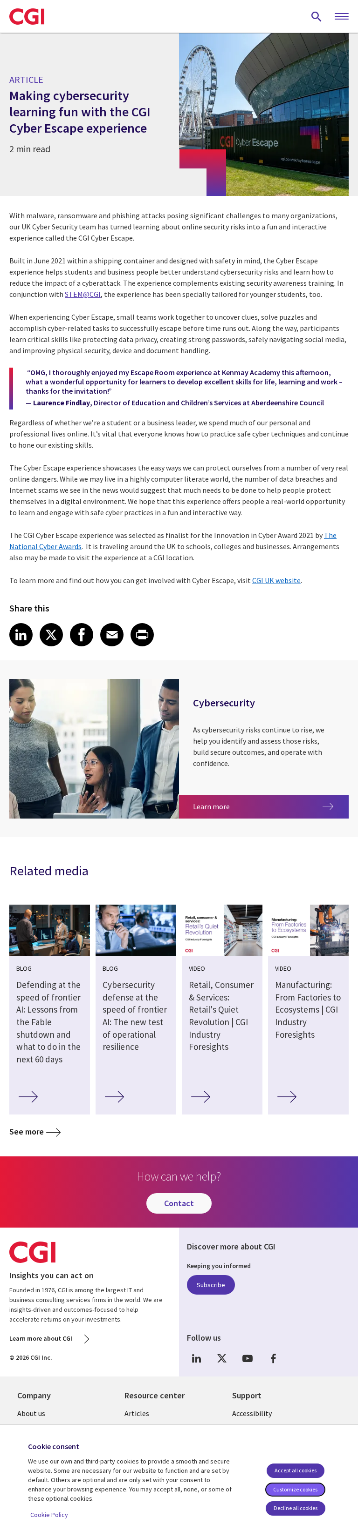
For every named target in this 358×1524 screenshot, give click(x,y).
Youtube (247, 1358)
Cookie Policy (49, 1515)
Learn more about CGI (40, 1338)
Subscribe (211, 1285)
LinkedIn (196, 1358)
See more (26, 1131)
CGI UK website (276, 580)
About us (31, 1413)
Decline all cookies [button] (295, 1507)
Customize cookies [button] (295, 1489)
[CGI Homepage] (26, 16)
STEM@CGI (83, 294)
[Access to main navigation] (341, 17)
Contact (179, 1203)
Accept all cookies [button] (296, 1470)
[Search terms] (316, 16)
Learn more (233, 806)
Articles (136, 1413)
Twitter (222, 1358)
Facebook (273, 1358)
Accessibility (252, 1413)
